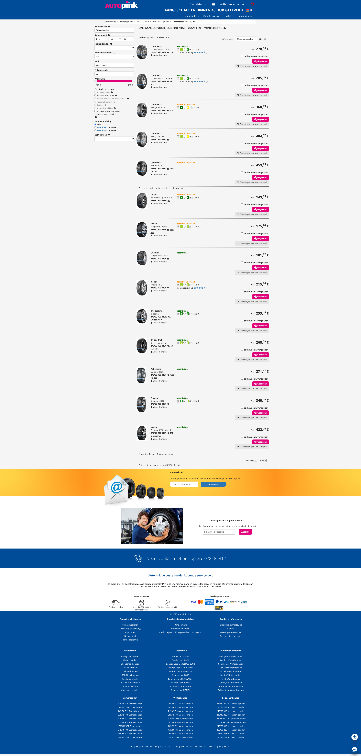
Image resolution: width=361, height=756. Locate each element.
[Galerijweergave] (265, 39)
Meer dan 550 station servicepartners (142, 608)
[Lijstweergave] (260, 39)
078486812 (214, 558)
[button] (354, 736)
